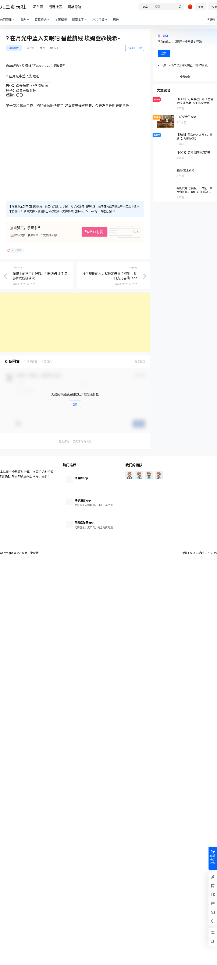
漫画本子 (78, 19)
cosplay (14, 47)
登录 (200, 7)
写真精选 (41, 19)
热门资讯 (6, 19)
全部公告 (185, 76)
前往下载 (137, 48)
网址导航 (74, 7)
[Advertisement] (75, 322)
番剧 (23, 19)
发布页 (38, 7)
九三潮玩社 (31, 552)
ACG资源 (98, 19)
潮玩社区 (55, 7)
